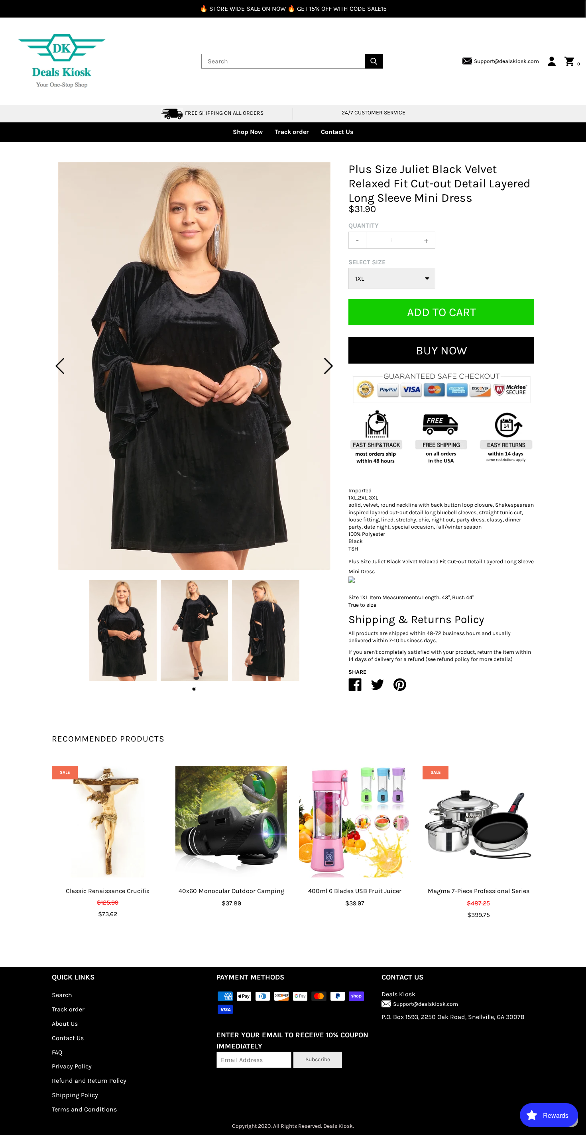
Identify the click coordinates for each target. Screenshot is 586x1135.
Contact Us (337, 132)
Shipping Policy (75, 1095)
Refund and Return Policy (89, 1080)
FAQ (57, 1052)
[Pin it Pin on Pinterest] (400, 688)
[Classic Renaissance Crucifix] (107, 821)
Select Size (366, 262)
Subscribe (317, 1059)
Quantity (363, 225)
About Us (65, 1023)
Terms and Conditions (84, 1109)
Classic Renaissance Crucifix (107, 891)
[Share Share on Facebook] (355, 688)
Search (62, 995)
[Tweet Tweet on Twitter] (377, 688)
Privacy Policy (72, 1066)
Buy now (441, 350)
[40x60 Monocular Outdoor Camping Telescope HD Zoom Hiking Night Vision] (231, 821)
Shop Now (248, 132)
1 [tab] (194, 689)
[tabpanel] (194, 366)
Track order (292, 132)
